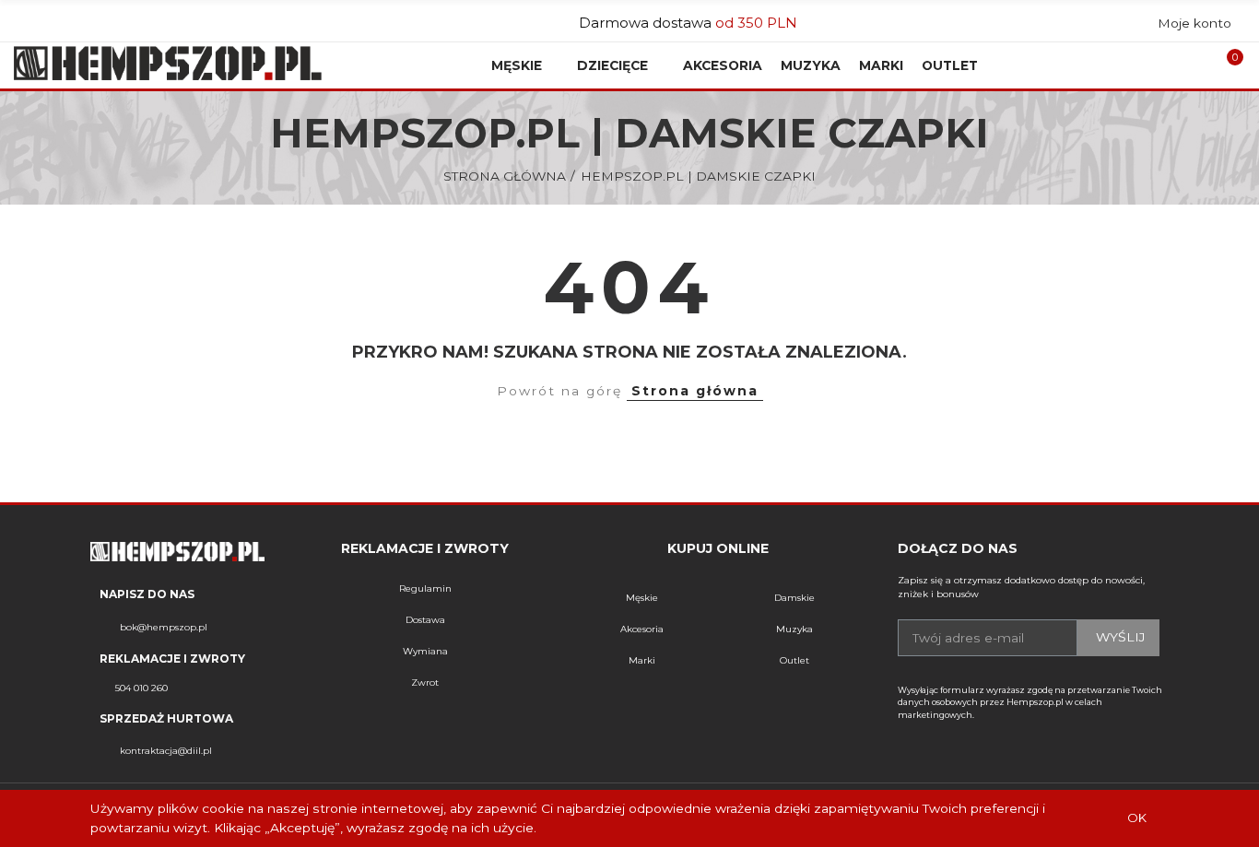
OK (1137, 818)
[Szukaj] (1180, 65)
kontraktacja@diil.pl (166, 751)
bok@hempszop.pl (163, 627)
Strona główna (695, 390)
